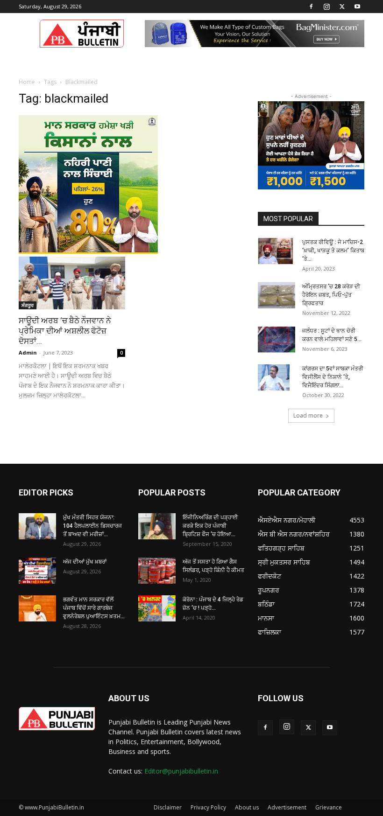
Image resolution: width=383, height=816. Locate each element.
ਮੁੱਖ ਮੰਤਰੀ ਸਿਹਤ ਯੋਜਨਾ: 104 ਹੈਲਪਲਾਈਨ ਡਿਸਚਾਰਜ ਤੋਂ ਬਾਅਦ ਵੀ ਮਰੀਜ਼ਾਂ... (92, 525)
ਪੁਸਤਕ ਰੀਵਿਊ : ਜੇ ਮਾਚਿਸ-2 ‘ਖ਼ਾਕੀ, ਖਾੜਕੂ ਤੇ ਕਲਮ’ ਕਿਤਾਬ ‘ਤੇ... (333, 250)
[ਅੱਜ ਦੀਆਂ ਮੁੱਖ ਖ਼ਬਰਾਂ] (37, 571)
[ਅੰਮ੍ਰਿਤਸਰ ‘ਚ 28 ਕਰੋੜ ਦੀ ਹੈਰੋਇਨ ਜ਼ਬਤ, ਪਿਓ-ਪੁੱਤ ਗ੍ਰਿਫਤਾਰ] (276, 295)
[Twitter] (342, 6)
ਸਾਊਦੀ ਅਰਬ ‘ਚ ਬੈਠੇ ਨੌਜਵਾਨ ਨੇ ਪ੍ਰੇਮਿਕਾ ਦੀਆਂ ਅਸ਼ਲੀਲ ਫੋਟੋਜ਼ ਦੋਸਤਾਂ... (65, 331)
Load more (308, 415)
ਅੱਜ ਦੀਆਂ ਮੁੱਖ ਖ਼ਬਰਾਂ (84, 561)
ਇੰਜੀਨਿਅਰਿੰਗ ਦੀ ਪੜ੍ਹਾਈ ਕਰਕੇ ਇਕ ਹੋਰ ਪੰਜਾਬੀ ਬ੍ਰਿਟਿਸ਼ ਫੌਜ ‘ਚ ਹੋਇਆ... (210, 525)
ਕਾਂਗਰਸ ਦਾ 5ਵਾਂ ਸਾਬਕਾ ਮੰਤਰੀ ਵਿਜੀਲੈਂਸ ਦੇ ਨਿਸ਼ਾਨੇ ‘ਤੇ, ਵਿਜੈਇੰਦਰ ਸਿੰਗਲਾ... (332, 377)
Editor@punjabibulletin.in (181, 771)
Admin (28, 352)
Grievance (328, 807)
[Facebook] (311, 6)
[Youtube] (357, 6)
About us (247, 807)
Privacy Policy (208, 807)
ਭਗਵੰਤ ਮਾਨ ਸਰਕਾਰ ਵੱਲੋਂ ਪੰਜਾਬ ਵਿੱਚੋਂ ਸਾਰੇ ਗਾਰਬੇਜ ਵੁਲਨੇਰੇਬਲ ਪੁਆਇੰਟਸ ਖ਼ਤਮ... (94, 608)
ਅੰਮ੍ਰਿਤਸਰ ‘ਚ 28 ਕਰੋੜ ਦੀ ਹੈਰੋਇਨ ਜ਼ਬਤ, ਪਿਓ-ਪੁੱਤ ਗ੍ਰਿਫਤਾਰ (331, 295)
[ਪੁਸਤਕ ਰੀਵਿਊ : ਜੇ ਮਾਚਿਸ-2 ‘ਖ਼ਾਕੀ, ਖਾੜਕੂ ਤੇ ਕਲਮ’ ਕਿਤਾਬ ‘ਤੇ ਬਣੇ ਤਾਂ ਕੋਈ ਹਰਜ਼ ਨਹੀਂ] (276, 251)
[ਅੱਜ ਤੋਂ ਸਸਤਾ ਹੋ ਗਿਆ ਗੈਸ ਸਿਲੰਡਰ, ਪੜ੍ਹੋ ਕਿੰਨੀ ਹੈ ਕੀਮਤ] (157, 571)
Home (27, 82)
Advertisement (287, 807)
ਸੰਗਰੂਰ (27, 305)
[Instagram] (326, 6)
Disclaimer (168, 807)
